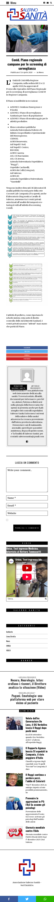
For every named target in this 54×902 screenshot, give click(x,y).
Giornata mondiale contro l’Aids (35, 829)
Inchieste (9, 631)
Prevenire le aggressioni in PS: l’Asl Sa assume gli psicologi (35, 803)
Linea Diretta (11, 636)
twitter (27, 899)
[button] (45, 598)
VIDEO (8, 650)
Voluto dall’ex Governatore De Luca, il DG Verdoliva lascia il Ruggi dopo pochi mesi (36, 724)
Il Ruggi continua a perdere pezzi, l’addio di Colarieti (36, 778)
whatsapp (45, 899)
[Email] (47, 2)
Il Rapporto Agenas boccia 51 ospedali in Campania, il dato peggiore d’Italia (36, 752)
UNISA (8, 645)
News (41, 72)
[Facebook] (44, 2)
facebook (9, 899)
